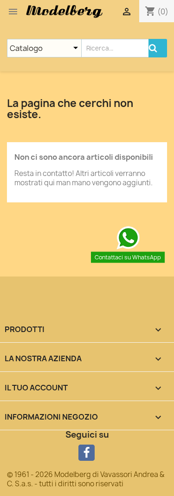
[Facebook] (86, 453)
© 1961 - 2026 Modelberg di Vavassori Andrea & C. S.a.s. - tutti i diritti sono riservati (85, 479)
